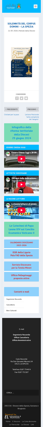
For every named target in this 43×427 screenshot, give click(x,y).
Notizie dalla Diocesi (27, 31)
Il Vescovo (16, 421)
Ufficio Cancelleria (21, 337)
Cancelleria (10, 305)
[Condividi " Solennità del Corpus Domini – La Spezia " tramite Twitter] (21, 98)
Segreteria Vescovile (14, 299)
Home (8, 421)
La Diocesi (25, 424)
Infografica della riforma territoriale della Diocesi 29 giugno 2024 (21, 132)
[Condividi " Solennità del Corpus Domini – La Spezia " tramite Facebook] (17, 98)
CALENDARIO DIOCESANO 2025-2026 (21, 243)
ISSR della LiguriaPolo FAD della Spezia (22, 254)
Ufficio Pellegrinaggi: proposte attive (21, 277)
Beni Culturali (11, 311)
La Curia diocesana (29, 421)
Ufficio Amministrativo (21, 340)
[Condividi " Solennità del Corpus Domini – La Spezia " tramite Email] (26, 98)
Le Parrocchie (14, 424)
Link (32, 424)
